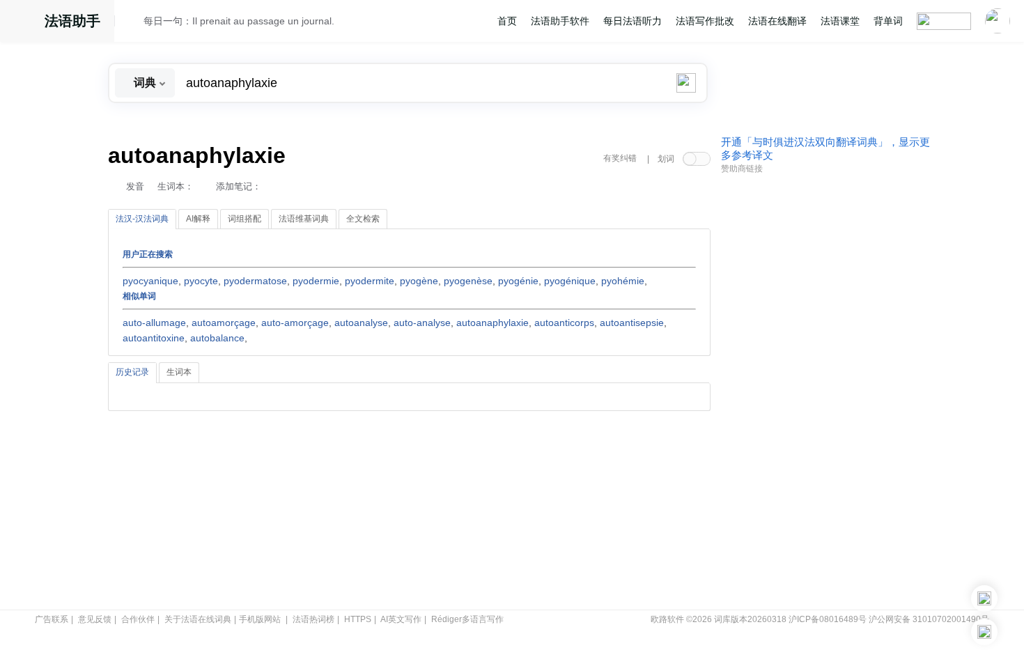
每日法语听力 (632, 20)
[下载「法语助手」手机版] (984, 598)
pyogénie (518, 280)
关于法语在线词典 (197, 619)
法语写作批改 (705, 20)
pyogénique (570, 280)
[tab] (142, 219)
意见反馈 (94, 619)
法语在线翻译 (777, 20)
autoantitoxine (154, 337)
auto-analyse (422, 322)
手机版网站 (260, 619)
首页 (507, 20)
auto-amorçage (295, 322)
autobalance (217, 337)
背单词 (888, 20)
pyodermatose (255, 280)
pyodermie (316, 280)
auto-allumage (154, 322)
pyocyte (201, 280)
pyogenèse (468, 280)
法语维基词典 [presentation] (304, 219)
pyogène (419, 280)
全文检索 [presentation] (363, 219)
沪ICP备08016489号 (828, 619)
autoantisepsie (632, 322)
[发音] (133, 23)
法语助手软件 (560, 20)
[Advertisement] (825, 392)
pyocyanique (150, 280)
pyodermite (369, 280)
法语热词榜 (313, 619)
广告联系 (51, 619)
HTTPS (357, 619)
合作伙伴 (138, 619)
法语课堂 (840, 20)
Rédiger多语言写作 (467, 619)
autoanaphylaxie (492, 322)
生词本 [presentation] (179, 372)
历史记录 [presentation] (132, 372)
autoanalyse (361, 322)
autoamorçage (224, 322)
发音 (135, 186)
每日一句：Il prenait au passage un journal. (238, 20)
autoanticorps (564, 322)
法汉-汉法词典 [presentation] (142, 219)
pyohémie (622, 280)
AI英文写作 (400, 619)
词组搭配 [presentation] (244, 219)
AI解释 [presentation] (198, 219)
